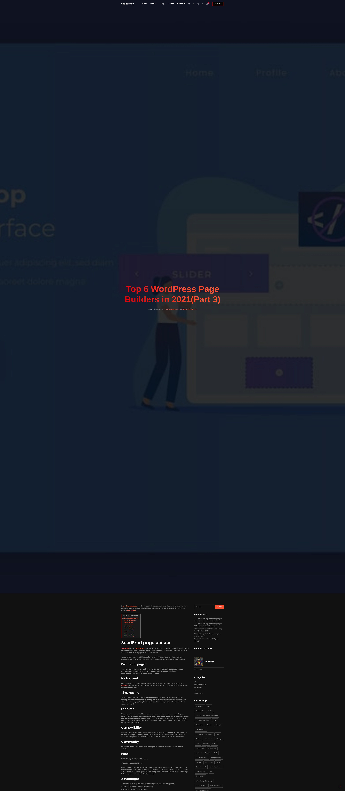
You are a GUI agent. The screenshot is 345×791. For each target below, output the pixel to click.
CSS (215, 720)
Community (129, 630)
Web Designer (201, 786)
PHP (215, 753)
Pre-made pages (131, 620)
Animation (199, 706)
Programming (216, 758)
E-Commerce (201, 730)
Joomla (198, 753)
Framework (209, 739)
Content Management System (207, 716)
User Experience (215, 767)
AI (195, 682)
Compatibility (130, 628)
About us (170, 4)
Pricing (219, 4)
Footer (198, 739)
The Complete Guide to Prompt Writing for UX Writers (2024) (208, 630)
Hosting (206, 744)
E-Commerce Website (204, 734)
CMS (208, 706)
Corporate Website (203, 720)
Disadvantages (130, 636)
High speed (129, 622)
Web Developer (215, 786)
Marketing (198, 687)
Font (217, 734)
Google (219, 739)
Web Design (158, 309)
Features (129, 626)
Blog (162, 4)
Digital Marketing (200, 685)
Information (200, 748)
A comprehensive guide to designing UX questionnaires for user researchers (208, 620)
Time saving (129, 624)
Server (198, 767)
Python (198, 762)
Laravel (207, 753)
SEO (195, 690)
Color (210, 711)
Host (197, 744)
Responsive (209, 762)
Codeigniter (200, 711)
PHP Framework (201, 758)
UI (205, 767)
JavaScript (212, 748)
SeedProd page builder (131, 618)
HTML (214, 744)
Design (209, 725)
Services (153, 4)
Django (218, 725)
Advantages (130, 634)
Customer (199, 725)
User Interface (201, 772)
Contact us (181, 4)
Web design (200, 776)
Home (144, 4)
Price (127, 632)
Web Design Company (204, 781)
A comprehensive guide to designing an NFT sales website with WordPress (208, 625)
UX (211, 772)
